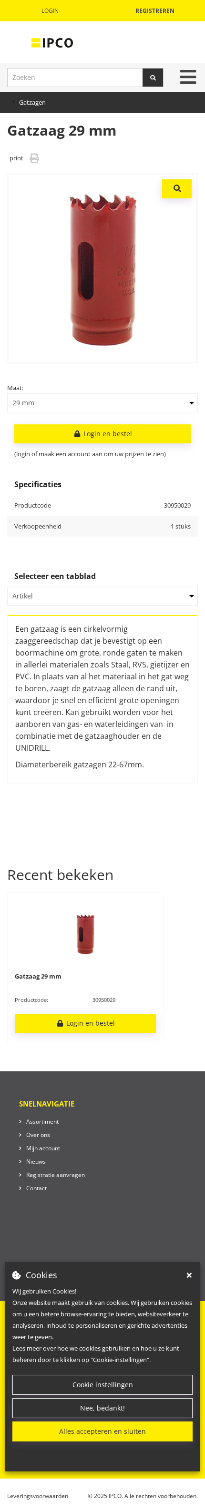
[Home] (52, 42)
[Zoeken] (153, 77)
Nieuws (36, 1161)
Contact (36, 1188)
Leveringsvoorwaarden (37, 1496)
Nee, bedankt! (102, 1407)
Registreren (154, 11)
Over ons (38, 1135)
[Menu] (188, 77)
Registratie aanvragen (55, 1175)
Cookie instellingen (102, 1384)
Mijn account (43, 1148)
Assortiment (42, 1121)
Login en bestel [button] (107, 433)
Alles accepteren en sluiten (102, 1431)
